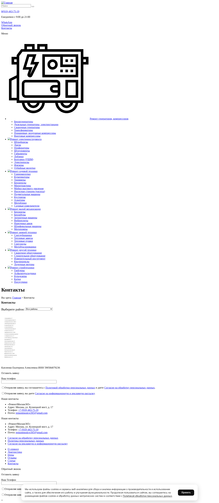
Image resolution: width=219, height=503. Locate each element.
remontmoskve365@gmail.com (31, 413)
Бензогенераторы (23, 121)
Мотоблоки (20, 203)
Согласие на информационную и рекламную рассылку (65, 393)
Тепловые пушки (23, 241)
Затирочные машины (25, 217)
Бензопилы (20, 182)
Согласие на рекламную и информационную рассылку (38, 443)
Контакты (6, 28)
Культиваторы (21, 177)
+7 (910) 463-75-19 (28, 410)
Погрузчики (20, 282)
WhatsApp (6, 22)
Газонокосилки (22, 174)
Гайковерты (20, 153)
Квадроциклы (21, 261)
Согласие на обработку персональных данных (129, 387)
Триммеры (20, 179)
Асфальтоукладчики (25, 273)
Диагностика (15, 452)
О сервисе (13, 449)
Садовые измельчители (26, 205)
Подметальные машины (27, 194)
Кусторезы (20, 197)
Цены (11, 455)
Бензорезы (19, 212)
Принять (186, 492)
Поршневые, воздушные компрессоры (35, 133)
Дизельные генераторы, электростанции (36, 124)
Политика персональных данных (26, 440)
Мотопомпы (21, 229)
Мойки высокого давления (28, 188)
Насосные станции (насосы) (29, 191)
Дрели (17, 145)
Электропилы (21, 162)
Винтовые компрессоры (27, 136)
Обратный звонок (11, 25)
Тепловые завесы (23, 238)
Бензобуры (20, 214)
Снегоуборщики (23, 235)
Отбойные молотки (24, 168)
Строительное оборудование (29, 255)
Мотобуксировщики (25, 246)
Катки (17, 279)
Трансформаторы (23, 130)
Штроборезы (21, 142)
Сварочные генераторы (27, 127)
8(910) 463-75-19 (10, 11)
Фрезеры (19, 165)
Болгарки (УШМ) (23, 159)
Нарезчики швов (23, 223)
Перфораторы (21, 147)
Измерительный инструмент (29, 258)
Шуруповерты (22, 150)
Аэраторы (19, 200)
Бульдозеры (20, 276)
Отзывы (12, 457)
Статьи (11, 460)
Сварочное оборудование (28, 253)
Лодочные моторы (24, 264)
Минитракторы (22, 185)
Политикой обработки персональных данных (70, 387)
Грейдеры (19, 270)
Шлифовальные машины (27, 226)
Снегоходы (20, 244)
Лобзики (19, 156)
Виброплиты (21, 220)
